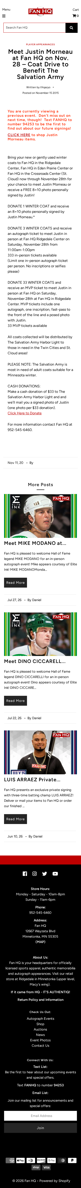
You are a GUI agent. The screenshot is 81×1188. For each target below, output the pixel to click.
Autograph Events (40, 1019)
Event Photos (40, 1040)
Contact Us (40, 1046)
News (40, 1035)
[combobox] (40, 28)
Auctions (40, 1029)
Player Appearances (40, 44)
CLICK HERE (19, 135)
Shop (40, 1024)
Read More (15, 583)
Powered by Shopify (54, 1181)
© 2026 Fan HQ (24, 1181)
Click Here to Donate (25, 413)
